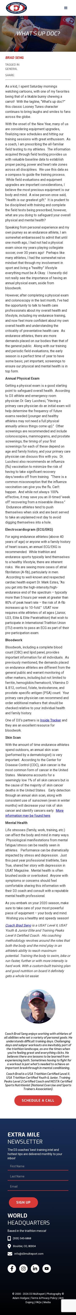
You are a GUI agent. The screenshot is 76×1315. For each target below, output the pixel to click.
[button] (66, 8)
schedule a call (38, 1100)
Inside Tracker (50, 720)
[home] (15, 8)
